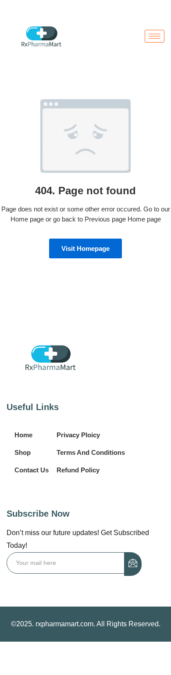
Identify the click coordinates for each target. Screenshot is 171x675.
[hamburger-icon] (154, 36)
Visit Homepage (85, 248)
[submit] (133, 564)
